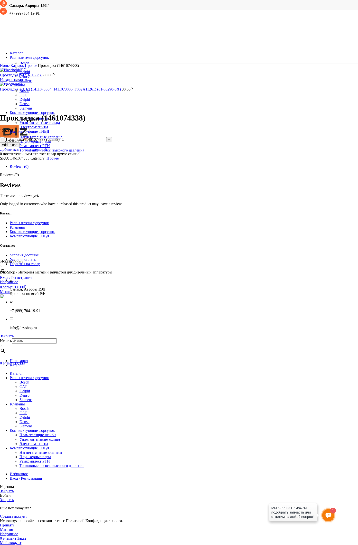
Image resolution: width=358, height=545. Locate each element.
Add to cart (10, 145)
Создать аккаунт (13, 516)
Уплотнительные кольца (39, 123)
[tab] (184, 166)
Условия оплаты (23, 259)
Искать (6, 341)
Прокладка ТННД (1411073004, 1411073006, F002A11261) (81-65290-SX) (61, 89)
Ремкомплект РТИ (34, 146)
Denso (24, 395)
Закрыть (7, 336)
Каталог (17, 65)
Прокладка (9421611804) (21, 75)
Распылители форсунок (29, 223)
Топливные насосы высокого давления (51, 150)
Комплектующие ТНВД (29, 236)
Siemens (25, 400)
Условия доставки (24, 255)
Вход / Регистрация (26, 478)
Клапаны (17, 227)
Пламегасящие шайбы (37, 435)
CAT (23, 95)
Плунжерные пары (35, 457)
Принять (7, 525)
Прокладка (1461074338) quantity (33, 139)
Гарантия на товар (25, 264)
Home (5, 65)
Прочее (31, 65)
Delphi (24, 72)
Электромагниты (33, 127)
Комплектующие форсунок (32, 232)
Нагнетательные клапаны (40, 452)
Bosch (24, 63)
